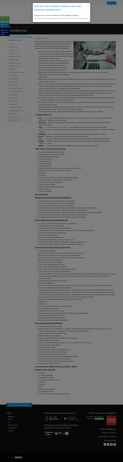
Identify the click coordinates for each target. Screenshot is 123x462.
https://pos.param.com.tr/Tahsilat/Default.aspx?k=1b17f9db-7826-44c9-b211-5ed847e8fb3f (61, 18)
